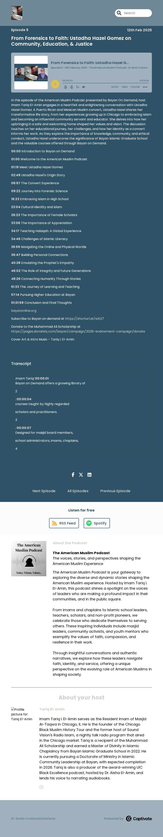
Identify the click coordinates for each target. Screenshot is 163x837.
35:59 (15, 247)
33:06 (15, 223)
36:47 (15, 255)
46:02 (15, 271)
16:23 (15, 199)
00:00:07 (24, 428)
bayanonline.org (23, 310)
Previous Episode (115, 490)
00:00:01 (42, 378)
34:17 (15, 231)
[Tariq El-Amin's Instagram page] (41, 787)
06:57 (15, 183)
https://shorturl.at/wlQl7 (84, 318)
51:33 (15, 286)
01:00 (15, 159)
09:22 (15, 191)
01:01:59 (17, 302)
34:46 (15, 239)
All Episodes (77, 490)
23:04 (15, 207)
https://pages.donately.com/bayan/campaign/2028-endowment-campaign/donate (78, 331)
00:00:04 (24, 399)
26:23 (15, 215)
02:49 (15, 175)
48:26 (15, 278)
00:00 (16, 151)
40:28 (15, 263)
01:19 (15, 167)
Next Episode (44, 490)
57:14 (15, 294)
